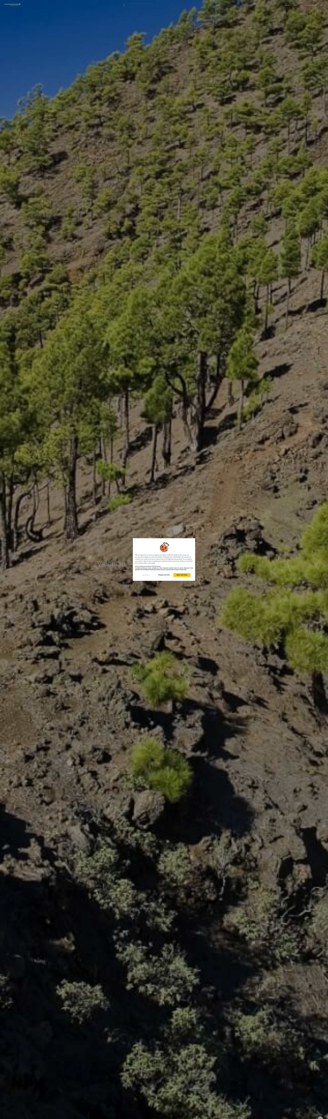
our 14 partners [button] (155, 555)
